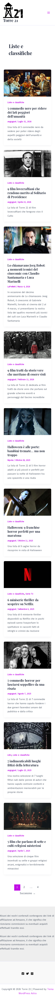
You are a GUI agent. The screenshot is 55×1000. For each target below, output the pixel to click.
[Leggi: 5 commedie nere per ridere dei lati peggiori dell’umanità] (27, 83)
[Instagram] (32, 973)
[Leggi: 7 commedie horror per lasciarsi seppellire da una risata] (27, 655)
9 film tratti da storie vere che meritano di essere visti (26, 372)
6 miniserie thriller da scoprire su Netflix (22, 602)
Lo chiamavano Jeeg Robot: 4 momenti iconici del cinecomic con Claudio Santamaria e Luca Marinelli (26, 273)
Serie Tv (29, 593)
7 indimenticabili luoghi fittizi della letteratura (24, 763)
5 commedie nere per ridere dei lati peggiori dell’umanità (27, 112)
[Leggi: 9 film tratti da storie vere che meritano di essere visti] (27, 345)
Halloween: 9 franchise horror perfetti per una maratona (23, 531)
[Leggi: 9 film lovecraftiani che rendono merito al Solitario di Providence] (27, 163)
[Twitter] (27, 973)
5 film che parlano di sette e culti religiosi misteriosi (26, 843)
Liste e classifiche (15, 102)
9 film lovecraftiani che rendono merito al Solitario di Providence (26, 193)
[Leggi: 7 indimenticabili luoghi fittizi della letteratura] (27, 735)
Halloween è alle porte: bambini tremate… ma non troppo (26, 451)
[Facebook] (23, 973)
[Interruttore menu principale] (48, 12)
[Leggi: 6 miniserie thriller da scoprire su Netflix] (27, 574)
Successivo (27, 893)
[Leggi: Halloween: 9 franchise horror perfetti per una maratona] (27, 502)
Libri (9, 755)
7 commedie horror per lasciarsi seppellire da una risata (25, 684)
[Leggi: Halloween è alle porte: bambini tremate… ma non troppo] (27, 421)
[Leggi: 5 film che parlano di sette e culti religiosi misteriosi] (27, 816)
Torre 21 (10, 20)
